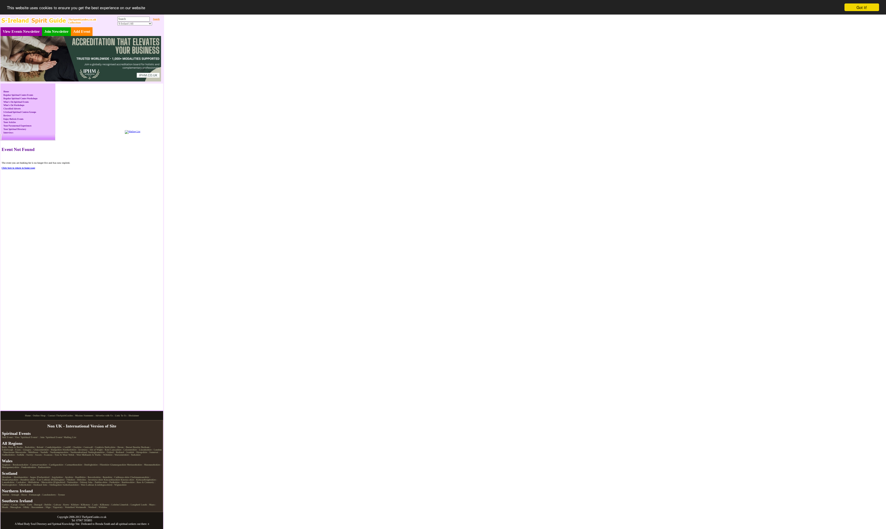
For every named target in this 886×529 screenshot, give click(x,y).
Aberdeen (6, 492)
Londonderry (49, 510)
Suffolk (20, 470)
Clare (22, 520)
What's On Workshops (13, 105)
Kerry (66, 520)
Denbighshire (91, 480)
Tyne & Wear (61, 470)
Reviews (7, 115)
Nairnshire (72, 497)
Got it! (861, 7)
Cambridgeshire (53, 462)
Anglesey (6, 480)
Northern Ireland (17, 506)
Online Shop (39, 431)
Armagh (15, 510)
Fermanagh (34, 510)
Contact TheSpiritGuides (60, 431)
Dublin (47, 520)
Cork (29, 520)
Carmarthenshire (73, 480)
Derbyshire (110, 462)
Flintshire (104, 480)
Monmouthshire (152, 480)
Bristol (40, 462)
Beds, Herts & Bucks (12, 462)
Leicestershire (130, 465)
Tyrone (61, 510)
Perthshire (114, 497)
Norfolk (44, 467)
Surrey (29, 470)
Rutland (120, 467)
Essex (18, 465)
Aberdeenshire (20, 492)
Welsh (71, 470)
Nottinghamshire (96, 467)
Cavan (14, 520)
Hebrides (81, 495)
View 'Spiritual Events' (26, 452)
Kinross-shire (127, 495)
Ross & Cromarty (145, 497)
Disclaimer (134, 431)
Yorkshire (136, 470)
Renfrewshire (128, 497)
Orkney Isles (86, 497)
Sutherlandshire (71, 500)
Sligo (48, 522)
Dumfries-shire (27, 495)
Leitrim (115, 520)
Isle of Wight (96, 465)
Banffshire (80, 492)
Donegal (38, 520)
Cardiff (67, 462)
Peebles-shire (101, 497)
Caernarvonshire (38, 480)
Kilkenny (85, 520)
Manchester (9, 467)
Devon (120, 462)
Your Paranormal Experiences (17, 126)
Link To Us (120, 431)
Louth (144, 520)
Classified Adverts (12, 109)
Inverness (83, 465)
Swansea (48, 470)
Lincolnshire (145, 465)
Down (24, 510)
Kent (107, 465)
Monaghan (15, 522)
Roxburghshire (9, 500)
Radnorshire (44, 482)
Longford (135, 520)
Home (6, 91)
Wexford (92, 522)
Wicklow (103, 522)
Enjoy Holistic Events (13, 119)
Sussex (38, 470)
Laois (95, 520)
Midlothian (33, 497)
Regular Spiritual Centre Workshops (20, 98)
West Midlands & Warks (88, 470)
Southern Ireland (17, 516)
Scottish (130, 467)
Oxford (110, 467)
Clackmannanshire (139, 492)
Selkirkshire (25, 500)
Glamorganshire (118, 480)
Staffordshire (8, 470)
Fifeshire (70, 495)
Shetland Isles (40, 500)
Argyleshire (57, 492)
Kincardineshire (112, 495)
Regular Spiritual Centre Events (18, 95)
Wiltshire (107, 470)
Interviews (8, 133)
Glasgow (27, 465)
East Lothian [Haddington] (50, 495)
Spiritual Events (16, 448)
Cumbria (99, 462)
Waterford (70, 522)
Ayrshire (69, 492)
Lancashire (115, 465)
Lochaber (21, 497)
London (158, 465)
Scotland (9, 488)
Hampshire (56, 465)
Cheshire (77, 462)
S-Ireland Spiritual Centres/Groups (19, 112)
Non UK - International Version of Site (81, 441)
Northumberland (78, 467)
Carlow (5, 520)
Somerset (153, 467)
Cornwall (88, 462)
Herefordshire (69, 465)
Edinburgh (7, 465)
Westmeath (80, 522)
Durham (145, 462)
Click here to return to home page (18, 168)
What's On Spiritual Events (16, 102)
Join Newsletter (56, 31)
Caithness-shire (121, 492)
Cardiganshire (56, 480)
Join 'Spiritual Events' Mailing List (58, 452)
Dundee (136, 462)
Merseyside (20, 467)
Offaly (26, 522)
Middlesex (33, 467)
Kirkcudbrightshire (146, 495)
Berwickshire (94, 492)
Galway (57, 520)
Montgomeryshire (10, 482)
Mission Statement (84, 431)
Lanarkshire (8, 497)
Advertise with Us (104, 431)
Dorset (129, 462)
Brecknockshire (20, 480)
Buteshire (107, 492)
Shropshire (141, 467)
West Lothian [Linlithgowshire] (96, 500)
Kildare (75, 520)
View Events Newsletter (21, 31)
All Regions (12, 458)
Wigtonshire (120, 500)
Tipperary (58, 522)
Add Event (81, 31)
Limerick (124, 520)
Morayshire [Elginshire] (53, 497)
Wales (7, 476)
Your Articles (9, 122)
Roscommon (37, 522)
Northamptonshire (59, 467)
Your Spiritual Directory (14, 129)
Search (156, 19)
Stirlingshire (55, 500)
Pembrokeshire (28, 482)
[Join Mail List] (132, 131)
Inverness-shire (95, 495)
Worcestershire (121, 470)
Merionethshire (134, 480)
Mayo (152, 520)
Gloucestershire (41, 465)
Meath (5, 522)
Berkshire (30, 462)
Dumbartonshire (10, 495)
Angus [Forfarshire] (39, 492)
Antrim (5, 510)
